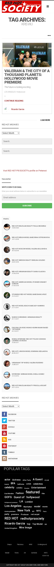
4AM (30, 544)
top (28, 524)
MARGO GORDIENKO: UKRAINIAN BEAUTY (27, 317)
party (7, 514)
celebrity (9, 487)
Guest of (19, 497)
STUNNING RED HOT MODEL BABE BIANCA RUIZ (29, 294)
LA (21, 501)
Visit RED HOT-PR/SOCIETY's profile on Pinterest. (25, 170)
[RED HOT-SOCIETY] (27, 6)
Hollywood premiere (11, 502)
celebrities (38, 484)
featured (33, 492)
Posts (6, 219)
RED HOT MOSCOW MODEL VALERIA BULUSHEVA (29, 249)
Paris (44, 511)
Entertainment (38, 487)
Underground (42, 544)
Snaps (9, 544)
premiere (15, 514)
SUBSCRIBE (27, 206)
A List (47, 480)
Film (43, 493)
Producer (25, 514)
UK (46, 524)
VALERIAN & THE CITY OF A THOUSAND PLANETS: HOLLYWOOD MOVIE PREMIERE (27, 76)
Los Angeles (13, 506)
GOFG (8, 497)
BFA (13, 483)
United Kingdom (11, 528)
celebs (19, 488)
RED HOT (11, 518)
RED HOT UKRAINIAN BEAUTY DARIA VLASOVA (28, 271)
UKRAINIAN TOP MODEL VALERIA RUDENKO (27, 362)
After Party (27, 480)
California (20, 484)
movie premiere (10, 511)
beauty (7, 484)
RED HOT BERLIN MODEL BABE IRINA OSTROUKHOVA (31, 237)
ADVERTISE (45, 555)
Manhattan (27, 507)
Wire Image (25, 527)
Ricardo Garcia (17, 109)
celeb (28, 484)
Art (25, 553)
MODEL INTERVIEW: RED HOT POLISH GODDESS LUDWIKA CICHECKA (29, 339)
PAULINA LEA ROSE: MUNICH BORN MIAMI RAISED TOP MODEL (30, 328)
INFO (45, 553)
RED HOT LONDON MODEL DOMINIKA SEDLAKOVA (30, 351)
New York (23, 510)
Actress (16, 479)
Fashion (20, 493)
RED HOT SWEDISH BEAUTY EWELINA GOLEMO (28, 260)
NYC (38, 510)
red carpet (35, 514)
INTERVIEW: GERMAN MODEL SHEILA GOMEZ (28, 374)
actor (7, 479)
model (37, 506)
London (29, 502)
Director (26, 488)
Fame (46, 63)
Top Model (37, 524)
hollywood (33, 497)
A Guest (38, 479)
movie (45, 506)
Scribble (34, 553)
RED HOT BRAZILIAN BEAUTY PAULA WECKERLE (29, 226)
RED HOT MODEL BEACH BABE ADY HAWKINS (28, 306)
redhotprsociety (32, 518)
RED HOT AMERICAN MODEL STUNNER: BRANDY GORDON (29, 283)
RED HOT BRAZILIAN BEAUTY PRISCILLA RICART (29, 385)
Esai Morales (9, 493)
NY (33, 511)
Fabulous (20, 544)
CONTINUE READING (13, 101)
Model (7, 553)
